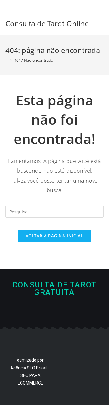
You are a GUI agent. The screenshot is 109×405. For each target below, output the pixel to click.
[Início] (6, 60)
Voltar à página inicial (55, 235)
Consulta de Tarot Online (47, 23)
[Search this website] (54, 211)
